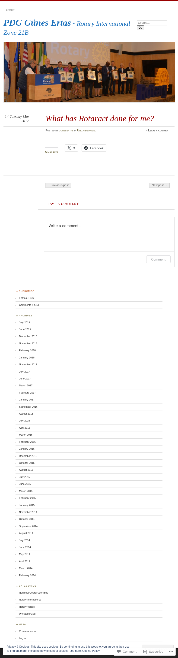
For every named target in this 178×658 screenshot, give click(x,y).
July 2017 (24, 371)
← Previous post (58, 185)
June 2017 (25, 378)
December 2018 (28, 336)
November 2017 (28, 364)
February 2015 (27, 498)
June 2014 (25, 547)
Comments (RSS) (29, 304)
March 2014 (25, 568)
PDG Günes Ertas (37, 22)
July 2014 (24, 540)
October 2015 (27, 462)
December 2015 (28, 456)
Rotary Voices (27, 606)
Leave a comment (159, 130)
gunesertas (66, 130)
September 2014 (28, 526)
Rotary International (30, 599)
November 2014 (28, 512)
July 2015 (24, 477)
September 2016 (28, 406)
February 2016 (27, 441)
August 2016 (26, 413)
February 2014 (27, 575)
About (10, 10)
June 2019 (25, 329)
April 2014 (24, 561)
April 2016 (24, 427)
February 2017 (27, 392)
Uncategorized (86, 130)
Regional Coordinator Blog (33, 592)
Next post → (159, 185)
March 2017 (25, 385)
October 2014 (27, 519)
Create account (27, 631)
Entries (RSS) (27, 298)
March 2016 (25, 434)
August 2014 (26, 533)
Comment (158, 259)
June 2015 (25, 483)
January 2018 (27, 357)
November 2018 (28, 343)
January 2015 (27, 505)
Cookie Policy (91, 650)
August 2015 (26, 469)
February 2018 (27, 350)
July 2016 (24, 420)
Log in (22, 638)
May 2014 (24, 554)
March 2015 (25, 491)
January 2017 (27, 399)
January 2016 (27, 448)
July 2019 (24, 322)
